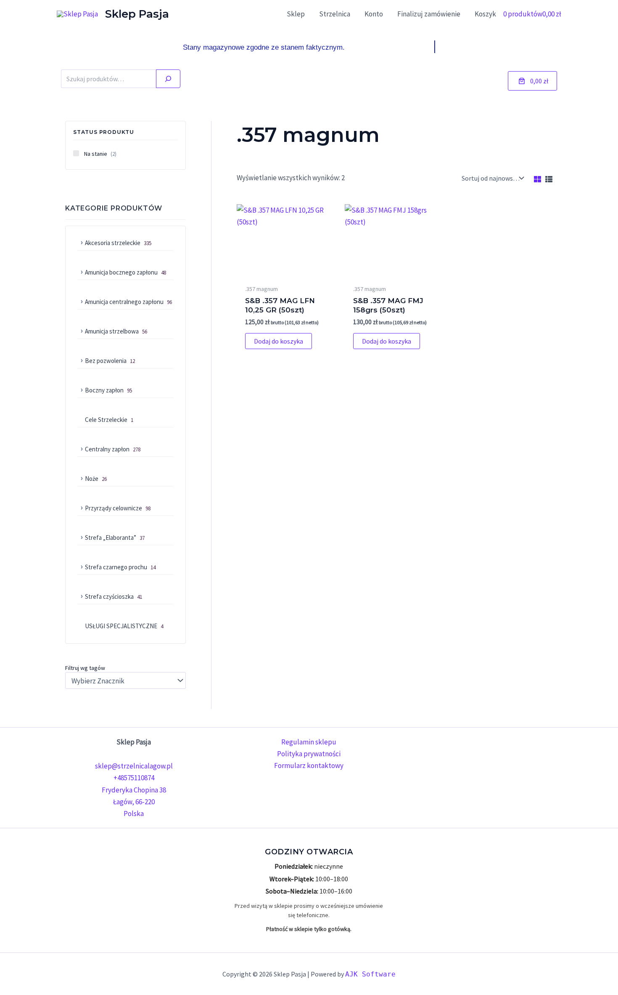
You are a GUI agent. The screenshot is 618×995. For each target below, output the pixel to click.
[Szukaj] (168, 78)
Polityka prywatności (309, 753)
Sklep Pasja (137, 14)
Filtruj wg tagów (85, 668)
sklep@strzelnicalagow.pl (134, 766)
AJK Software (370, 974)
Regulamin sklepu (308, 742)
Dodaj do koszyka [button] (278, 341)
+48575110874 (134, 777)
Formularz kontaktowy (308, 765)
